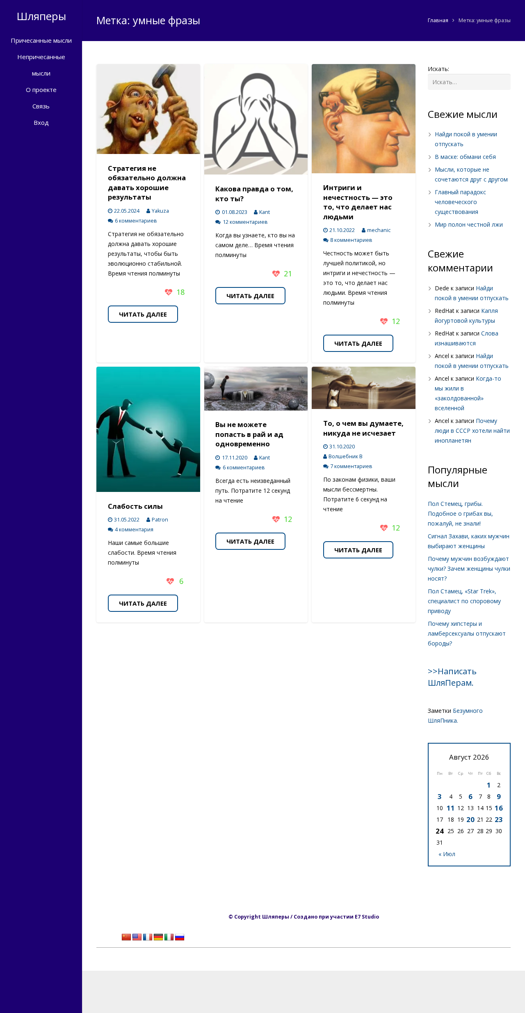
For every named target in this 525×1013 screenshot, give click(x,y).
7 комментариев (351, 466)
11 (451, 808)
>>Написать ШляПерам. (452, 677)
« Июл (446, 854)
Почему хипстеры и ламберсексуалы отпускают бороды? (467, 633)
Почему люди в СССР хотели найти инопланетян (472, 430)
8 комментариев (351, 240)
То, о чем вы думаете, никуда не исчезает (363, 428)
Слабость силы (135, 506)
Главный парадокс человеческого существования (460, 202)
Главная (438, 20)
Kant (264, 212)
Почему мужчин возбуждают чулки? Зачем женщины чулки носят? (469, 568)
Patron (160, 519)
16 (499, 808)
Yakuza (160, 210)
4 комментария (134, 529)
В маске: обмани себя (465, 157)
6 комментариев (136, 220)
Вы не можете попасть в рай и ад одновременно (249, 434)
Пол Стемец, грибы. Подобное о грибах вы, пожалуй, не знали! (460, 513)
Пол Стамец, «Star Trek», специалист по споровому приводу (464, 601)
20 (470, 819)
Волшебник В (346, 456)
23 (499, 819)
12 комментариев (245, 221)
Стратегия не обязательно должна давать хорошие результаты (147, 182)
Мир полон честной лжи (469, 224)
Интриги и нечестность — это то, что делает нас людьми (358, 202)
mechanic (378, 230)
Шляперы (41, 16)
